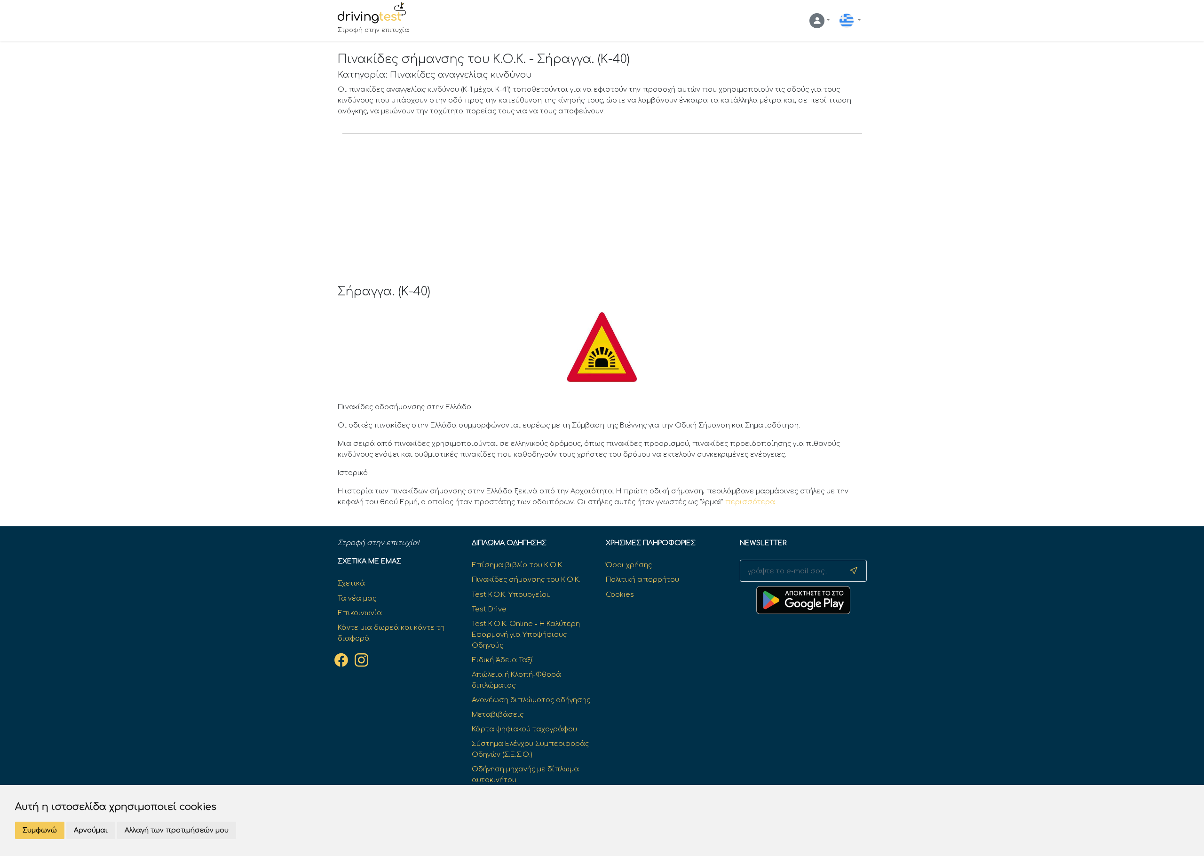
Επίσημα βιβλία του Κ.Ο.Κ (517, 565)
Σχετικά (351, 583)
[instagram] (361, 660)
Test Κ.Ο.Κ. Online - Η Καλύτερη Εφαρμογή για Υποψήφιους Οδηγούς (526, 634)
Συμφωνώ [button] (40, 830)
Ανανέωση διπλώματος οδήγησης (531, 700)
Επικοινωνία (360, 613)
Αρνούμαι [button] (91, 830)
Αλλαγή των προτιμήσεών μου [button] (177, 830)
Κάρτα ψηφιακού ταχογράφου (524, 729)
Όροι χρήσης (629, 565)
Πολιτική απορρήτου (642, 579)
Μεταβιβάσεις (497, 714)
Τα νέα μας (357, 598)
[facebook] (341, 660)
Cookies (620, 594)
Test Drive (489, 609)
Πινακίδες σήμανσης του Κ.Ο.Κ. (526, 579)
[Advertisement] (602, 214)
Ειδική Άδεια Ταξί (502, 660)
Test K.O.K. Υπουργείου (511, 594)
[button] (820, 20)
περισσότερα (750, 502)
